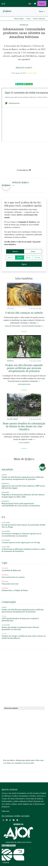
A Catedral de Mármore (11, 570)
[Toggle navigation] (35, 3)
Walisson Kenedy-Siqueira (31, 326)
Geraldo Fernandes (12, 326)
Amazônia (29, 84)
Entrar (6, 862)
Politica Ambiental (39, 19)
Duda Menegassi (24, 384)
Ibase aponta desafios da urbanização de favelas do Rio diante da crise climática (24, 426)
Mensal (15, 251)
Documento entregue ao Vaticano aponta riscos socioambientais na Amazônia (21, 534)
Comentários (23, 169)
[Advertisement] (24, 679)
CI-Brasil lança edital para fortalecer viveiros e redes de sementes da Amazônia (23, 550)
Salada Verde (12, 419)
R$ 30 (19, 257)
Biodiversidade (19, 19)
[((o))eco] (7, 11)
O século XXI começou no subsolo (24, 312)
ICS (3, 517)
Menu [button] (41, 11)
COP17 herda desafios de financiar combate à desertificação (20, 619)
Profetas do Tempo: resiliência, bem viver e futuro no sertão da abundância (24, 637)
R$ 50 (28, 257)
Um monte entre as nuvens (13, 577)
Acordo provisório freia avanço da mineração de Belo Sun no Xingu (24, 525)
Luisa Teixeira (24, 443)
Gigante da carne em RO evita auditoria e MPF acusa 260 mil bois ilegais (23, 486)
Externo (4, 616)
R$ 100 (37, 257)
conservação (9, 602)
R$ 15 (10, 257)
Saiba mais (5, 811)
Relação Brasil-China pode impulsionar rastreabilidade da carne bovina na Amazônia (21, 504)
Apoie (42, 3)
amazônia (20, 84)
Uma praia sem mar (10, 583)
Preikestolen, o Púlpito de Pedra (15, 590)
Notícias (24, 25)
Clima (28, 19)
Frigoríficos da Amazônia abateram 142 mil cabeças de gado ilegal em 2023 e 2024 (23, 495)
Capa (4, 562)
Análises (10, 308)
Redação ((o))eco (24, 67)
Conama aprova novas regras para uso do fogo (21, 542)
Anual (33, 251)
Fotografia (5, 568)
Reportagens (5, 483)
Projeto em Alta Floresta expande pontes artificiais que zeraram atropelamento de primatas (24, 368)
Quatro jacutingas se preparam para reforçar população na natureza (20, 628)
